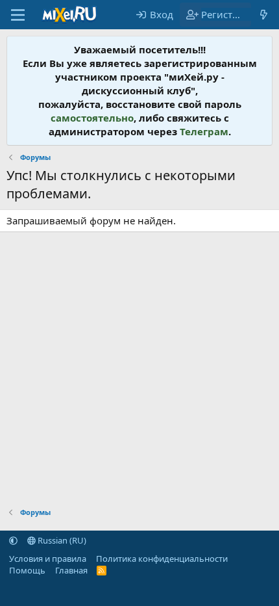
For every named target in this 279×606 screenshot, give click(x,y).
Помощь (27, 570)
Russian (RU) (61, 540)
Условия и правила (47, 558)
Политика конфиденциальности (162, 558)
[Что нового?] (263, 15)
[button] (13, 540)
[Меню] (18, 15)
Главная (71, 570)
